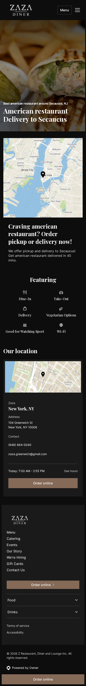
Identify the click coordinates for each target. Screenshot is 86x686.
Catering (13, 538)
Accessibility (15, 629)
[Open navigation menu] (77, 10)
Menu (64, 10)
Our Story (14, 551)
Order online (43, 483)
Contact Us (16, 570)
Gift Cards (15, 564)
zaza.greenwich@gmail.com (27, 455)
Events (12, 545)
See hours (71, 471)
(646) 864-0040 (19, 446)
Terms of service (18, 622)
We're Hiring (16, 557)
